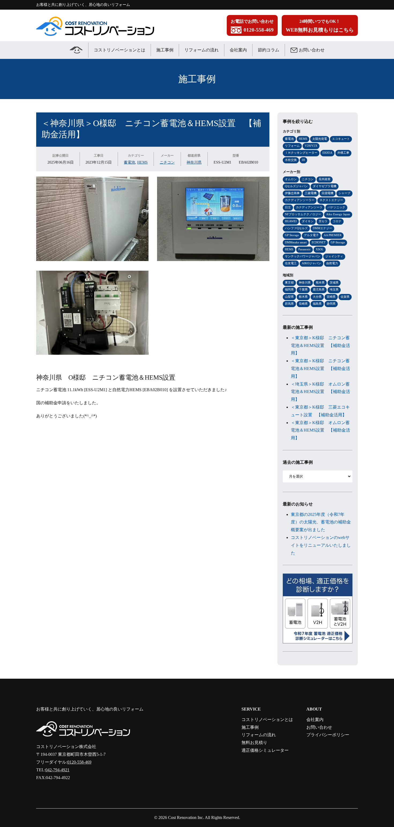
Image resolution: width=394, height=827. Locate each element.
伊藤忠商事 (292, 193)
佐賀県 (345, 296)
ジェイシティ (334, 256)
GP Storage (292, 235)
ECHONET (319, 242)
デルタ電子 (311, 235)
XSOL (320, 249)
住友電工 (291, 263)
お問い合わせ (312, 50)
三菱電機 (311, 193)
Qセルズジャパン (296, 186)
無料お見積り (254, 742)
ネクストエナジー (331, 200)
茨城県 (334, 282)
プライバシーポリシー (327, 734)
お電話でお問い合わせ (252, 26)
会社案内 (238, 50)
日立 (288, 207)
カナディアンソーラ (309, 207)
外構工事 (343, 152)
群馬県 (289, 303)
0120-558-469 (79, 762)
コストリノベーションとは (119, 50)
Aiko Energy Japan (338, 214)
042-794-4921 (57, 770)
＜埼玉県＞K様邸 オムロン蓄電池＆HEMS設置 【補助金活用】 (320, 392)
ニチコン (167, 162)
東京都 (289, 282)
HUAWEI (291, 221)
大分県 (317, 296)
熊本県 (320, 282)
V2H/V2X (311, 145)
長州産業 (324, 179)
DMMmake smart (296, 242)
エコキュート (341, 138)
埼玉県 (334, 289)
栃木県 (303, 296)
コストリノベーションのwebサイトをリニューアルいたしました (321, 545)
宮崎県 (331, 296)
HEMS (142, 162)
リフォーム (292, 145)
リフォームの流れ (201, 50)
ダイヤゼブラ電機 (324, 186)
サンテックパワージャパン (302, 256)
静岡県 (331, 303)
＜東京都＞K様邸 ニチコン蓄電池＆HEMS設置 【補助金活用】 (320, 345)
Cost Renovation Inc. (186, 817)
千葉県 (303, 289)
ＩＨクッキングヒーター (301, 152)
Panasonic (304, 249)
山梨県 (289, 296)
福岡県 (289, 289)
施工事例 (164, 50)
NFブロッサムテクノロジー (303, 214)
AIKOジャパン (311, 263)
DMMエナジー (322, 228)
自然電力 (332, 263)
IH (303, 159)
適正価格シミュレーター (265, 750)
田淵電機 (327, 193)
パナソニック (336, 207)
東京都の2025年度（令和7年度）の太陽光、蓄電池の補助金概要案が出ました (321, 522)
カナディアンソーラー (299, 200)
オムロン (291, 179)
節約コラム (268, 50)
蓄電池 (129, 162)
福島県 (317, 303)
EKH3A (327, 152)
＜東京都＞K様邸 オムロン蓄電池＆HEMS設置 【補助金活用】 (320, 430)
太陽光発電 (319, 138)
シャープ (344, 193)
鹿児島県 (319, 289)
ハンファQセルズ (296, 228)
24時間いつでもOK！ (320, 26)
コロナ (337, 221)
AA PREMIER (332, 235)
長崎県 (303, 303)
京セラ (323, 221)
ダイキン (308, 221)
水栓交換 (291, 159)
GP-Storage (338, 242)
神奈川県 (194, 162)
